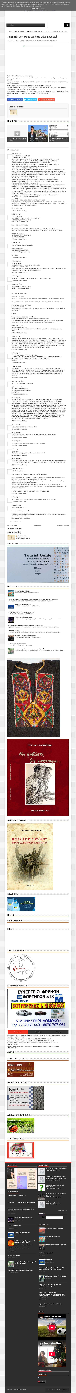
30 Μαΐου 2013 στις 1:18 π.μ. (19, 501)
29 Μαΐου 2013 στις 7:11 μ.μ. (19, 465)
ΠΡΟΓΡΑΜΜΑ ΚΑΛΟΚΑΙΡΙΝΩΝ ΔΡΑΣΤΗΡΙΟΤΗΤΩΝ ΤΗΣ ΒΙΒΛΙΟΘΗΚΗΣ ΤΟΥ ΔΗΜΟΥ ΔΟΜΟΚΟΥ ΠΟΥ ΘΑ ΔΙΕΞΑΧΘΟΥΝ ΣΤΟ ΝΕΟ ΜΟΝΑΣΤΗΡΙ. (52, 1295)
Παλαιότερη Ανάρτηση (63, 525)
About (53, 1389)
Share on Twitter (32, 99)
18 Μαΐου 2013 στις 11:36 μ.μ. (20, 239)
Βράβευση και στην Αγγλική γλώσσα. (56, 1168)
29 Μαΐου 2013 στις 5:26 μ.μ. (19, 455)
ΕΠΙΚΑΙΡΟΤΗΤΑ (53, 40)
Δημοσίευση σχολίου (15, 521)
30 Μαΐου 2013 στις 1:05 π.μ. (19, 493)
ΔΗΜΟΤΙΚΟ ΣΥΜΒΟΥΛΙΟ (43, 40)
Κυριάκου (14, 505)
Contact (59, 1389)
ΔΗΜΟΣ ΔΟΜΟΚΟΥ (31, 40)
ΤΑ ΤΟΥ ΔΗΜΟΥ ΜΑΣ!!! (14, 1225)
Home (48, 1389)
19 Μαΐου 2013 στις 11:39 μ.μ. (20, 333)
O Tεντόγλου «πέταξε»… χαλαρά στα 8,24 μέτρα (20, 1039)
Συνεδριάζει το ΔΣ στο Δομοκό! (17, 1195)
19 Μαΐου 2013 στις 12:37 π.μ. (20, 257)
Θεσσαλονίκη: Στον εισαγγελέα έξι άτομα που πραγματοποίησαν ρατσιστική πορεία (30, 1046)
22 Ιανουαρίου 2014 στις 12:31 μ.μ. (21, 518)
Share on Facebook (16, 99)
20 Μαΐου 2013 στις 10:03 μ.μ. (20, 362)
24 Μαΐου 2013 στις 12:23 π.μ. (20, 394)
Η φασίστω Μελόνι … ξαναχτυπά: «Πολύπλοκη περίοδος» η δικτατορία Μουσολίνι (29, 1042)
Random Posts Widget (62, 1210)
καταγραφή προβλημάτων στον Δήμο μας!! (20, 1270)
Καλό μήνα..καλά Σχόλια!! (52, 1236)
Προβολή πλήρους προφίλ (23, 538)
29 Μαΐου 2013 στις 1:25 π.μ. (19, 429)
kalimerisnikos (22, 536)
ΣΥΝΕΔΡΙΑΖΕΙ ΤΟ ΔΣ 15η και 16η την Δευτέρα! (21, 1202)
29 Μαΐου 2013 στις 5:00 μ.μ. (19, 445)
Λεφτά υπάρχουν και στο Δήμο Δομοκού (50, 1304)
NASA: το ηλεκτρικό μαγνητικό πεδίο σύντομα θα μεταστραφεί (25, 1241)
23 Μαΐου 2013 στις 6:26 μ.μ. (19, 377)
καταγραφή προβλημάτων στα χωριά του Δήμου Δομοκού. (25, 1262)
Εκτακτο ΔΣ (48, 1259)
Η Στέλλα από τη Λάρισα (46, 1253)
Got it (43, 8)
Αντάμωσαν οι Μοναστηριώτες (23, 1217)
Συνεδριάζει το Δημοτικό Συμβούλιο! (55, 1244)
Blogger (65, 1389)
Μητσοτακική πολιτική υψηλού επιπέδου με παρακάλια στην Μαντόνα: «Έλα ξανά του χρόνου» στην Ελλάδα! (37, 1035)
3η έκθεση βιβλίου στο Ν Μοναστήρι (55, 1276)
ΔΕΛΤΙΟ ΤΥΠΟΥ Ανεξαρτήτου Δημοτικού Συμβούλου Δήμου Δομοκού (50, 1285)
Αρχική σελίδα (37, 525)
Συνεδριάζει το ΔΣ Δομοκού (22, 1232)
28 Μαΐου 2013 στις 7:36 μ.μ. (19, 421)
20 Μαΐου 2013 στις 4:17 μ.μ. (19, 349)
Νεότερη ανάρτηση (12, 525)
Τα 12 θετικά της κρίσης (52, 1202)
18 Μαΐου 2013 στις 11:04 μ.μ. (20, 210)
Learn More (35, 8)
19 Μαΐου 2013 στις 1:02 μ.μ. (19, 280)
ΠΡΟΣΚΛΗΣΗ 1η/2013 (14, 1255)
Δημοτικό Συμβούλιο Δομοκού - (54, 1228)
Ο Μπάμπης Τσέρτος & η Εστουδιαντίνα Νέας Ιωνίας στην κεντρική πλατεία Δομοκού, (52, 1268)
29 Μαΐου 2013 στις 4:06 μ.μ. (19, 437)
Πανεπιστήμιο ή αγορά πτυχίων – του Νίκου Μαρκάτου (22, 1041)
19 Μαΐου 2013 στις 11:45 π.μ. (20, 272)
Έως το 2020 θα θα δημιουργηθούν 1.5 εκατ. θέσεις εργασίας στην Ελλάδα (56, 1177)
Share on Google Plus (48, 99)
